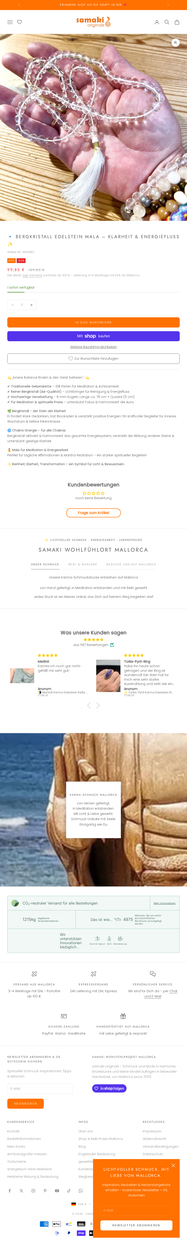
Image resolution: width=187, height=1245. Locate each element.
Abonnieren (25, 1103)
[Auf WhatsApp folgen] (80, 1190)
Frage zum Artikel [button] (93, 512)
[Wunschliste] (19, 22)
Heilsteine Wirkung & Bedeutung (32, 1176)
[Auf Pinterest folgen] (45, 1190)
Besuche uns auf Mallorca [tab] (131, 564)
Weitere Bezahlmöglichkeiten (93, 347)
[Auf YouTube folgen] (57, 1190)
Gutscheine (16, 1161)
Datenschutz (153, 1154)
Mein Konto (16, 1146)
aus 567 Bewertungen (90, 645)
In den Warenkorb (93, 322)
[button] (90, 705)
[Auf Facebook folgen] (9, 1190)
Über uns (85, 1131)
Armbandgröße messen (27, 1154)
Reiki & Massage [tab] (83, 564)
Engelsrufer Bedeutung (96, 1154)
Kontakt (13, 1131)
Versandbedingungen (161, 1146)
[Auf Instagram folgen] (33, 1190)
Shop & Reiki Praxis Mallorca (100, 1139)
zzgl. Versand (32, 275)
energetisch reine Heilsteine (29, 1169)
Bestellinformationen (24, 1139)
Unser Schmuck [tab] (45, 564)
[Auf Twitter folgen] (21, 1190)
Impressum (152, 1131)
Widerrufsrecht (154, 1139)
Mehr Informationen (165, 903)
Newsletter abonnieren (136, 1225)
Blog (82, 1146)
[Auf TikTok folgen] (69, 1190)
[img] (93, 639)
